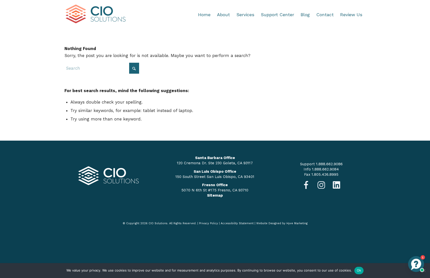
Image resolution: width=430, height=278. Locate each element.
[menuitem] (204, 14)
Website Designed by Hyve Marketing (282, 223)
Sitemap (215, 195)
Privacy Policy (208, 223)
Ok (359, 270)
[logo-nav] (95, 14)
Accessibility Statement (237, 223)
